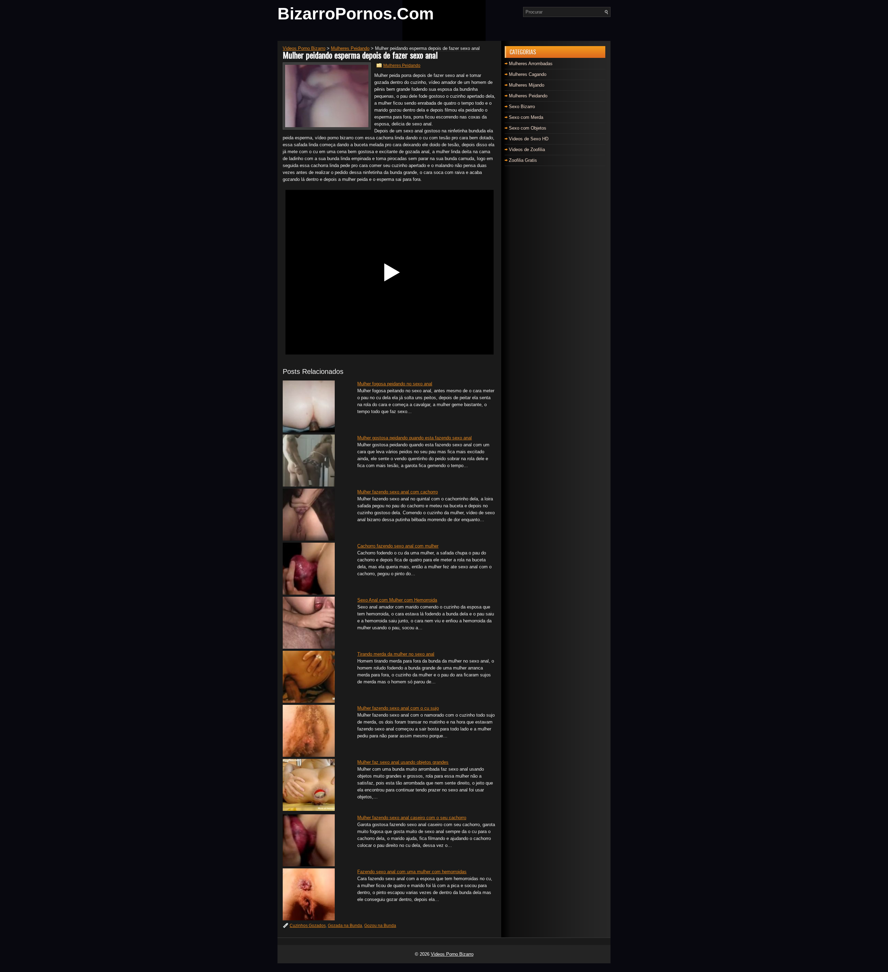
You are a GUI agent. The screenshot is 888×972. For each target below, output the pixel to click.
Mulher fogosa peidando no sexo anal (394, 383)
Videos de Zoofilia (527, 149)
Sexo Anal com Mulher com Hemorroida (397, 600)
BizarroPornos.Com (356, 14)
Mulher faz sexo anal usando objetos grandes (403, 762)
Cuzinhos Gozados (308, 925)
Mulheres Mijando (526, 85)
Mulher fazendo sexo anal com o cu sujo (398, 708)
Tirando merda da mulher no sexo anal (395, 654)
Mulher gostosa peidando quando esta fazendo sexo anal (414, 437)
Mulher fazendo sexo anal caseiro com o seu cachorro (411, 817)
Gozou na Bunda (380, 925)
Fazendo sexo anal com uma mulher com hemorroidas (412, 871)
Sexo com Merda (526, 117)
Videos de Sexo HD (528, 138)
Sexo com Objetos (527, 128)
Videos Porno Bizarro (452, 954)
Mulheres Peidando (401, 65)
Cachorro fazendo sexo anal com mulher (397, 546)
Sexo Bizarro (522, 106)
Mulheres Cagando (527, 74)
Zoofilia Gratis (523, 160)
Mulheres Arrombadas (531, 63)
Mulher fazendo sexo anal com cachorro (397, 491)
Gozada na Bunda (345, 925)
